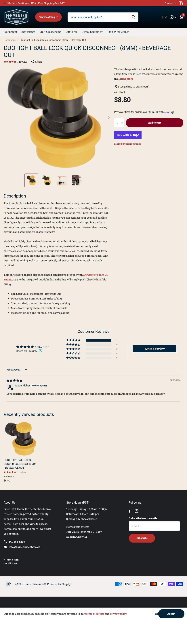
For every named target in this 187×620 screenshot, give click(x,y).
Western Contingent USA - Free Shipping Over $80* (36, 3)
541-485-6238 (17, 541)
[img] (14, 380)
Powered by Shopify (59, 584)
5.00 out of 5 (42, 347)
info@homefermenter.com (24, 547)
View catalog (47, 17)
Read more (126, 78)
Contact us (170, 3)
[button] (109, 117)
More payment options (127, 143)
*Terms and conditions (11, 561)
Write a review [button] (154, 349)
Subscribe (142, 538)
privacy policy (118, 613)
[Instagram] (136, 511)
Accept (171, 613)
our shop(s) (142, 86)
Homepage (10, 40)
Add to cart (154, 122)
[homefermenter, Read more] (164, 17)
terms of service (94, 613)
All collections (10, 32)
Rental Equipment (92, 31)
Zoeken (133, 17)
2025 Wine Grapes (118, 31)
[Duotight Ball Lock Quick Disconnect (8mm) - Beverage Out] (20, 439)
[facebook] (130, 511)
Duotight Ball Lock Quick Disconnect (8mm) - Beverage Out (20, 464)
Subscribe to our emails (143, 518)
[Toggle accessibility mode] (181, 3)
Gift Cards (71, 31)
